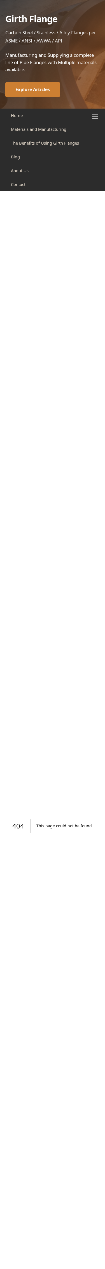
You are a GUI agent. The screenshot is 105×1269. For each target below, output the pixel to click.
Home (17, 115)
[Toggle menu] (95, 117)
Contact (18, 184)
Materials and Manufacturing (38, 129)
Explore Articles (32, 89)
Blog (15, 157)
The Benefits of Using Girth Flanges (45, 143)
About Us (20, 170)
